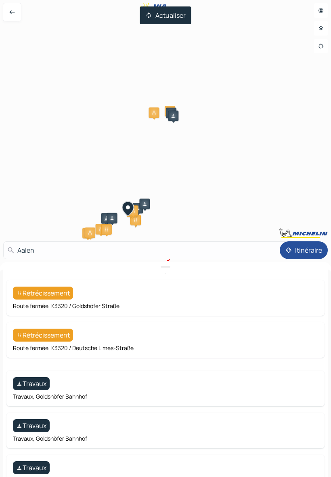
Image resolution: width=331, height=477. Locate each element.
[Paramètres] (321, 28)
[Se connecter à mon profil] (321, 10)
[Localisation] (321, 46)
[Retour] (12, 12)
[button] (154, 113)
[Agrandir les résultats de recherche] (165, 266)
